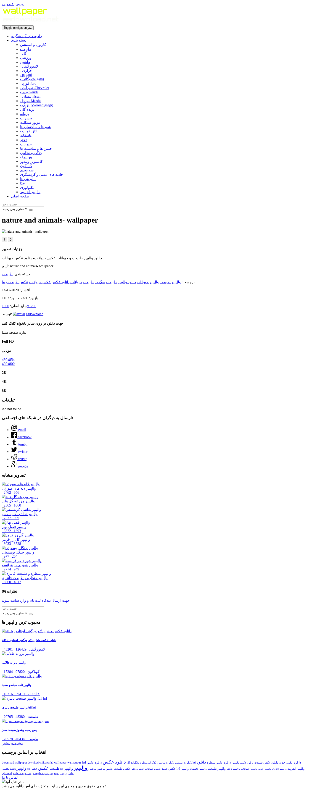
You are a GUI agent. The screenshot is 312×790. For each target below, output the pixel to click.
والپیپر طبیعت (170, 282)
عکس (43, 768)
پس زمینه (59, 773)
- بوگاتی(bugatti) (32, 79)
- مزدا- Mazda (30, 101)
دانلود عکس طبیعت (266, 762)
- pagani (26, 75)
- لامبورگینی (29, 66)
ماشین (25, 62)
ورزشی (26, 58)
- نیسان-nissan (30, 96)
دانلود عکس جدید (290, 762)
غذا (22, 183)
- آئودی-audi (29, 92)
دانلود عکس (60, 282)
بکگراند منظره (148, 762)
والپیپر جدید (264, 768)
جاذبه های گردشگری (26, 36)
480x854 (8, 360)
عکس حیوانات (40, 282)
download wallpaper (14, 762)
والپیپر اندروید (30, 192)
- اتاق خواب (28, 131)
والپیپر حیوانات (148, 282)
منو (18, 27)
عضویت (8, 4)
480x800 (8, 364)
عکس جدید (169, 768)
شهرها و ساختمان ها (35, 127)
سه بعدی (27, 170)
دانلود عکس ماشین (242, 762)
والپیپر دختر (233, 768)
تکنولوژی (27, 187)
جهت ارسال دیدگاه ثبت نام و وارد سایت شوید (36, 600)
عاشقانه (26, 135)
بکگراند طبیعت (183, 762)
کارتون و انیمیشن (33, 45)
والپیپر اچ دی (279, 768)
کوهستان (7, 773)
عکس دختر (137, 768)
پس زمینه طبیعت (43, 773)
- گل (23, 53)
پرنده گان (27, 109)
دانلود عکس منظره (219, 762)
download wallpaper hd (40, 762)
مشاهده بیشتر (12, 743)
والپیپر (80, 768)
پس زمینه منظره (22, 773)
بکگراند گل (133, 762)
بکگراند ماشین (165, 762)
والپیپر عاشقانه (198, 768)
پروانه (24, 114)
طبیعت (25, 49)
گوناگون (26, 166)
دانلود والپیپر (127, 282)
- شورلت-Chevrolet (34, 88)
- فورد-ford (28, 83)
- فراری (26, 71)
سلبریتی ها (28, 179)
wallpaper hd (76, 762)
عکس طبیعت (122, 768)
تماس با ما (10, 777)
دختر (23, 140)
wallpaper (60, 762)
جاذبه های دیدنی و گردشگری (41, 174)
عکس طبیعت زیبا (15, 282)
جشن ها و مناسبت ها (36, 148)
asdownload (34, 314)
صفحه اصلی (20, 196)
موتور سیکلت (30, 122)
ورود (20, 4)
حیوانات (26, 144)
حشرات (26, 118)
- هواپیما (26, 157)
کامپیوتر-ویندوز (31, 161)
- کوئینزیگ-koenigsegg (36, 105)
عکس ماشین (105, 768)
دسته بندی (18, 40)
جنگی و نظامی (31, 153)
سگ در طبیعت (94, 282)
